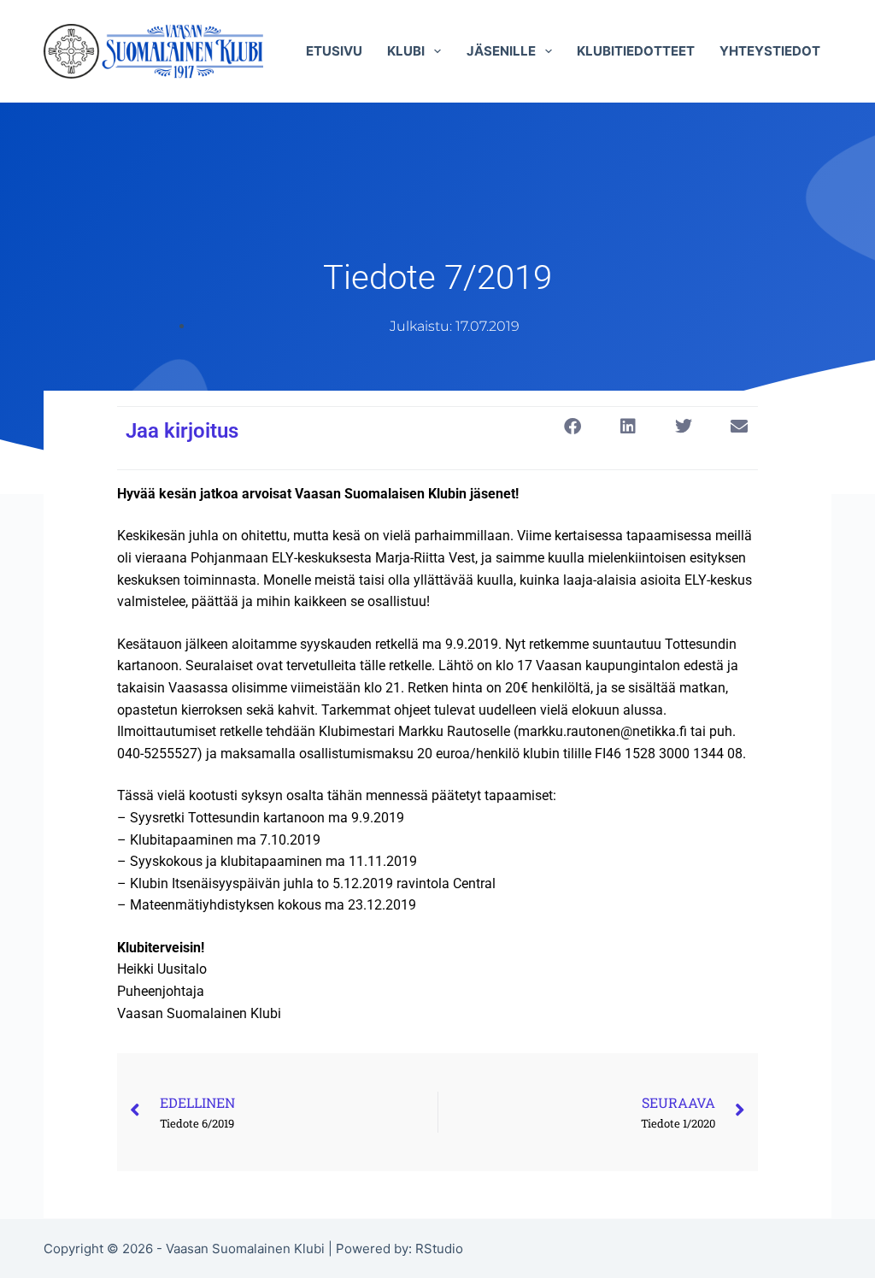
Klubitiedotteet (636, 51)
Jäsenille (501, 51)
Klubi (406, 51)
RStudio (439, 1248)
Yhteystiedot (769, 51)
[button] (572, 426)
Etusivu (334, 51)
